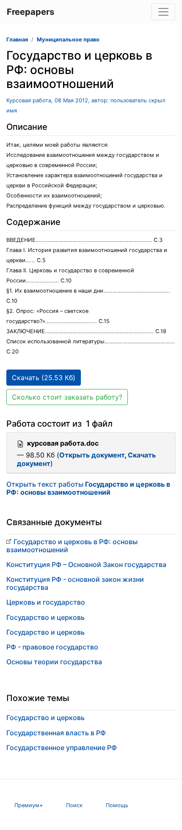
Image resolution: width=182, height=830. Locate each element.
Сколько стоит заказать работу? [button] (67, 397)
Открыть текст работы (88, 488)
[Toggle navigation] (163, 11)
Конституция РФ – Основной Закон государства (86, 564)
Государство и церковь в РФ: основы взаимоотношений (72, 545)
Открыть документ (91, 455)
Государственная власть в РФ (56, 733)
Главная (17, 39)
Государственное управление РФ (61, 747)
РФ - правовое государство (52, 647)
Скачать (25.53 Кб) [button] (43, 377)
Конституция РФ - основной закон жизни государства (75, 583)
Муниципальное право (68, 39)
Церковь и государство (45, 602)
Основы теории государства (54, 661)
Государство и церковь (45, 617)
